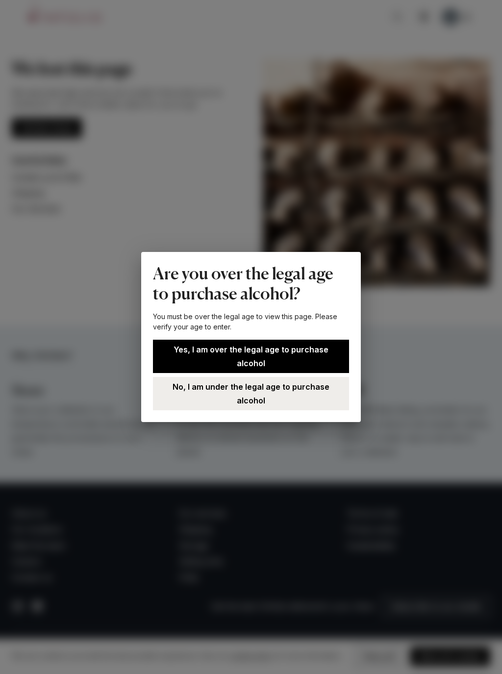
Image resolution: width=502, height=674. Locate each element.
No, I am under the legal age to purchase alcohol (251, 393)
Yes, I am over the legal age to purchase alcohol (251, 356)
